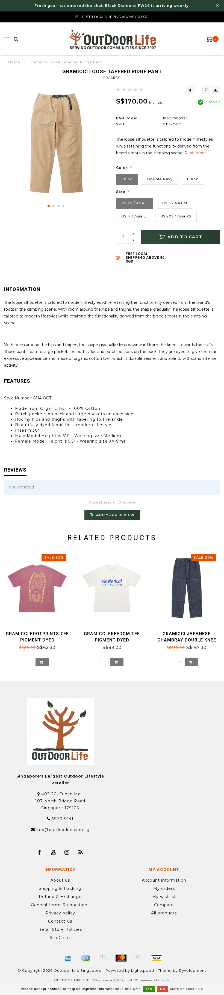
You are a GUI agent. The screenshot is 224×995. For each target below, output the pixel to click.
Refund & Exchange (60, 896)
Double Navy (160, 179)
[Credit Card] (85, 958)
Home (14, 62)
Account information (164, 880)
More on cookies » (186, 989)
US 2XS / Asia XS (175, 216)
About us (60, 880)
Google (164, 980)
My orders (164, 888)
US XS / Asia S (134, 203)
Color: (123, 168)
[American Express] (68, 958)
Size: (122, 192)
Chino (127, 179)
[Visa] (156, 958)
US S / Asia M (174, 203)
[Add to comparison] (216, 90)
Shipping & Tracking (60, 888)
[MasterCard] (121, 958)
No (162, 989)
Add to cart (184, 236)
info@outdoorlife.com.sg (63, 829)
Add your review (114, 515)
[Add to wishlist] (206, 90)
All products (164, 913)
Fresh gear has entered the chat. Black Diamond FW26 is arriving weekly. (112, 6)
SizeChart (60, 937)
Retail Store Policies (60, 929)
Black (192, 179)
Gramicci (112, 78)
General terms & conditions (60, 904)
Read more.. (196, 153)
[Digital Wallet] (103, 958)
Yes (149, 989)
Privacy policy (60, 913)
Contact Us (60, 921)
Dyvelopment (192, 970)
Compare (164, 904)
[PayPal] (139, 958)
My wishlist (164, 896)
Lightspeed (142, 970)
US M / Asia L (133, 216)
